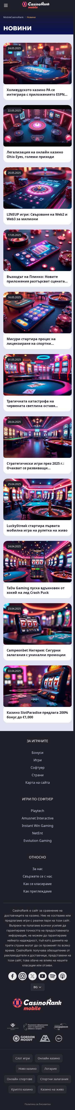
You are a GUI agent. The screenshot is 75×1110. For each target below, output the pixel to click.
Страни (38, 775)
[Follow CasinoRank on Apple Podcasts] (62, 976)
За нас (37, 869)
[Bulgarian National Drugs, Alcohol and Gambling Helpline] (36, 1026)
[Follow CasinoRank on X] (32, 976)
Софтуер (38, 767)
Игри (38, 760)
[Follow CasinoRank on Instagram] (22, 976)
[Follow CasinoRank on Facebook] (12, 976)
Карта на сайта (37, 782)
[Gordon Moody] (24, 1038)
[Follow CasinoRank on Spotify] (52, 976)
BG (36, 987)
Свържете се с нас (37, 876)
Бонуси (37, 752)
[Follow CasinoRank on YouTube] (42, 976)
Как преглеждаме (37, 891)
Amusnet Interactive (38, 818)
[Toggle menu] (6, 5)
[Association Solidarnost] (60, 1026)
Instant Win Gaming (37, 825)
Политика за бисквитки (38, 1104)
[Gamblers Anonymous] (45, 1038)
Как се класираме (37, 883)
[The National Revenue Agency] (12, 1026)
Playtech (37, 810)
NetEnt (37, 833)
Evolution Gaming (38, 840)
